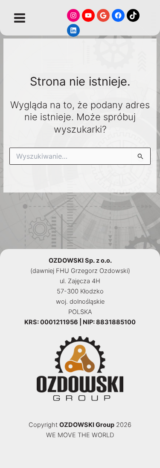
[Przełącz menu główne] (20, 18)
